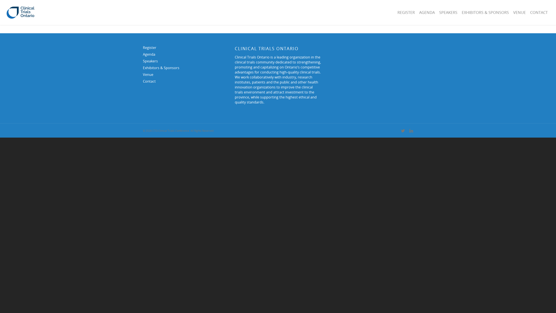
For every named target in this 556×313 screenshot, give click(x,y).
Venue (519, 12)
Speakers (448, 12)
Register (406, 12)
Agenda (427, 12)
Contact (539, 12)
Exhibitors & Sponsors (485, 12)
